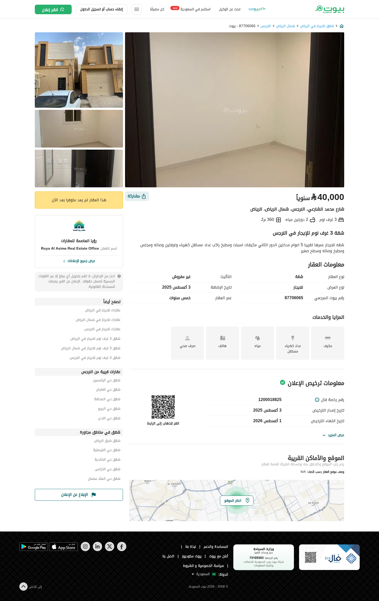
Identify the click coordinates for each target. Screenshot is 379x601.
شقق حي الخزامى (107, 470)
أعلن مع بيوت (218, 556)
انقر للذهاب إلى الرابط (163, 423)
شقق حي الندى (109, 419)
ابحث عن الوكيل (229, 9)
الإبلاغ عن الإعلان (74, 494)
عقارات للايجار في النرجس (102, 330)
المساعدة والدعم (216, 546)
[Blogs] (257, 9)
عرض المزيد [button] (336, 435)
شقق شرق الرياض (107, 441)
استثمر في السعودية (192, 9)
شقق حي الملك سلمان (104, 479)
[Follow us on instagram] (85, 549)
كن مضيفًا (157, 9)
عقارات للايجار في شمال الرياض (98, 320)
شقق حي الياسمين (106, 381)
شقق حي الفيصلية (106, 450)
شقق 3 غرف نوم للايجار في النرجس (95, 358)
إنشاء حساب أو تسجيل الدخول (101, 9)
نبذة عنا (190, 546)
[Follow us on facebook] (121, 549)
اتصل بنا (168, 556)
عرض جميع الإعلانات (81, 260)
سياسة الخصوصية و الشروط (203, 565)
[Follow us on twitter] (109, 549)
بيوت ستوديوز (192, 556)
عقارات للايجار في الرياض (102, 311)
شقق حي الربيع (109, 409)
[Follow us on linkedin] (97, 549)
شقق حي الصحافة (107, 400)
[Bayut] (329, 9)
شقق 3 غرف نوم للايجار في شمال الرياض (90, 349)
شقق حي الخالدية (107, 460)
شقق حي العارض (108, 390)
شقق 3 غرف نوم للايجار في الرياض (95, 339)
